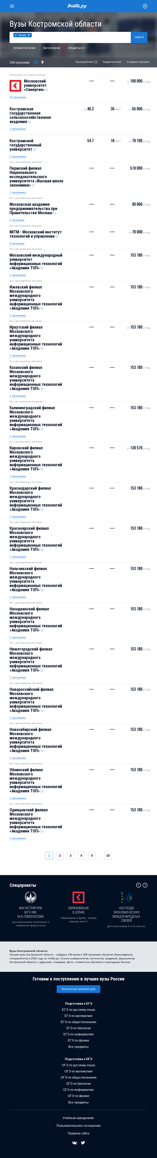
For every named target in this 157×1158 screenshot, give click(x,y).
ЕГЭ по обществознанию (78, 1022)
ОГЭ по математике (79, 1071)
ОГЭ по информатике (78, 1089)
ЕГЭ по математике (78, 1015)
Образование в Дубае (78, 910)
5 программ (17, 220)
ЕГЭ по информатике (78, 1034)
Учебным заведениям (78, 1118)
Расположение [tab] (52, 48)
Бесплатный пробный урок (78, 988)
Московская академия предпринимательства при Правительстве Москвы (33, 208)
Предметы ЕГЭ (76, 48)
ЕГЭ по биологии (78, 1028)
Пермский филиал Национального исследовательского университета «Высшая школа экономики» (36, 177)
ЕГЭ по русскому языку (78, 1009)
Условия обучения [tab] (24, 48)
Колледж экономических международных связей (126, 914)
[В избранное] (47, 89)
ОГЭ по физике (78, 1096)
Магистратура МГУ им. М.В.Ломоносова (31, 912)
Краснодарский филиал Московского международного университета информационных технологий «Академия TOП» (36, 499)
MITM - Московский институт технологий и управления (36, 234)
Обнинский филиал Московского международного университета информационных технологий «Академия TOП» (36, 780)
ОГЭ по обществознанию (78, 1077)
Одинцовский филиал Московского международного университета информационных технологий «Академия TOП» (36, 820)
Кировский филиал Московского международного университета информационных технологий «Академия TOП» (36, 458)
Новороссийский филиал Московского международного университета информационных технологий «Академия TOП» (36, 700)
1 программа (18, 128)
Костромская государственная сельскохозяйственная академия (30, 115)
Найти (139, 37)
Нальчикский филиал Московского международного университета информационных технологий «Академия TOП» (36, 579)
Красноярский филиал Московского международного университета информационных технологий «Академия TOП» (36, 539)
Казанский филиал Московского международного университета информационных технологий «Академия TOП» (36, 378)
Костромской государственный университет (25, 145)
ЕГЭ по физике (78, 1040)
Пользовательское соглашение (78, 1125)
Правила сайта (78, 1133)
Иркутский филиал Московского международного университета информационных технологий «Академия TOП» (36, 338)
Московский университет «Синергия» (35, 85)
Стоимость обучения (138, 62)
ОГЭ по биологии (78, 1083)
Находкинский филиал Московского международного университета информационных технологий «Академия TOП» (36, 619)
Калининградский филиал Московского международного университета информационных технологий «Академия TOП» (36, 418)
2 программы (18, 156)
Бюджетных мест (112, 62)
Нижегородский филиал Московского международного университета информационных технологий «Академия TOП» (36, 660)
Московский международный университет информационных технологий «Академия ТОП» (36, 261)
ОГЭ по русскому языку (78, 1065)
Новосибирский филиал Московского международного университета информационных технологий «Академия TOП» (36, 740)
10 (108, 855)
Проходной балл (84, 62)
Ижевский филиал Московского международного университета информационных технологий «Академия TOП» (36, 298)
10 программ (18, 97)
